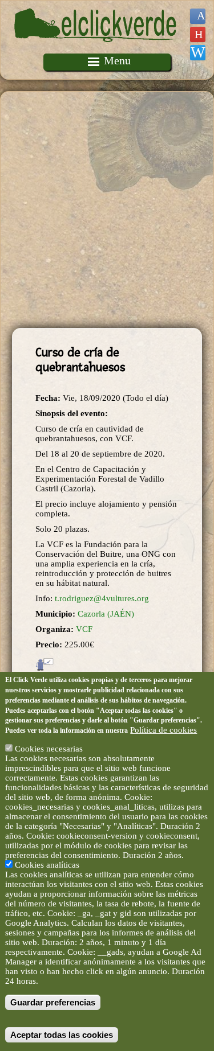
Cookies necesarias (49, 748)
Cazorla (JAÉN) (106, 613)
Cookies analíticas (47, 864)
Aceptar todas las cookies (61, 1035)
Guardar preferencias (52, 1002)
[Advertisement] (107, 210)
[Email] (197, 52)
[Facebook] (197, 16)
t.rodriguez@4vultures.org (102, 598)
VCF (84, 629)
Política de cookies (163, 729)
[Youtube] (197, 34)
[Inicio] (96, 48)
